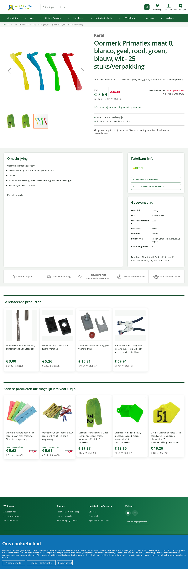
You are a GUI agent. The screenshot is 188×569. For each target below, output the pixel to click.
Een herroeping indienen (67, 520)
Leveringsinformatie (12, 516)
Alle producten (10, 511)
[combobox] (95, 7)
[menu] (94, 18)
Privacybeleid (94, 516)
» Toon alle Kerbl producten (145, 179)
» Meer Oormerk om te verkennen (148, 186)
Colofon (92, 511)
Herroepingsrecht (64, 516)
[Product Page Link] (21, 340)
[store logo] (20, 7)
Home (6, 24)
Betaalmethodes (11, 520)
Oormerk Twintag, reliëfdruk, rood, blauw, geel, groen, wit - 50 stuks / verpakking (20, 436)
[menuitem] (16, 18)
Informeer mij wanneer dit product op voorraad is (119, 107)
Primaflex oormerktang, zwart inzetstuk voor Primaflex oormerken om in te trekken (129, 348)
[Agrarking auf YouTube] (128, 513)
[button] (9, 71)
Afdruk (5, 557)
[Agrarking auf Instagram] (135, 513)
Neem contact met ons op (68, 511)
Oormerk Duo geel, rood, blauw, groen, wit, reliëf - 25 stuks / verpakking (57, 436)
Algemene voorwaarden (99, 520)
